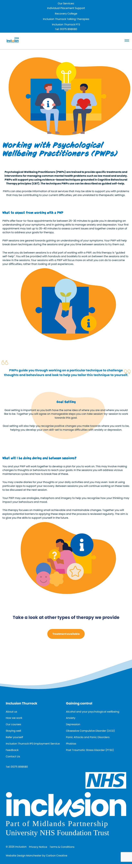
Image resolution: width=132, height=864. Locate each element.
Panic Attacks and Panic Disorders (87, 737)
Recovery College (66, 13)
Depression (73, 724)
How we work (14, 718)
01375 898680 (68, 29)
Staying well (13, 731)
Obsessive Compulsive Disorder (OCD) (90, 731)
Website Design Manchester (24, 855)
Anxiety (70, 718)
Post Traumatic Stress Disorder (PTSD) (90, 750)
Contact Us (13, 756)
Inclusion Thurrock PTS (66, 24)
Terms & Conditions (62, 847)
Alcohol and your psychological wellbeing (92, 711)
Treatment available (66, 634)
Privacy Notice (38, 847)
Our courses (13, 724)
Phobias (71, 743)
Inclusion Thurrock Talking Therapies (66, 19)
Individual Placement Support (66, 8)
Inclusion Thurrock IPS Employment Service (33, 743)
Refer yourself (14, 737)
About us (11, 711)
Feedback (12, 750)
